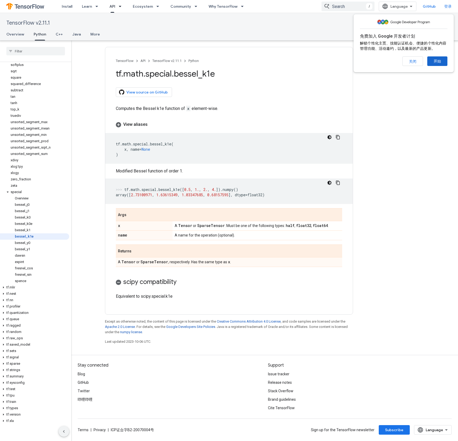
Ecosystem (143, 6)
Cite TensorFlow (281, 408)
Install (67, 6)
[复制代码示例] (338, 137)
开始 (437, 61)
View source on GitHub (147, 92)
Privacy (100, 430)
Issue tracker (278, 374)
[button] (34, 192)
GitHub (429, 6)
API (112, 6)
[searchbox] (35, 51)
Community (180, 6)
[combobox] (348, 6)
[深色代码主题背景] (329, 137)
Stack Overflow (280, 391)
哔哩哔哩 (85, 399)
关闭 (412, 61)
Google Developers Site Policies (190, 327)
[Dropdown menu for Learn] (98, 6)
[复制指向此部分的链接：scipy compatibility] (182, 282)
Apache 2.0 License (120, 327)
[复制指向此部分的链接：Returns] (136, 251)
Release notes (280, 382)
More (95, 34)
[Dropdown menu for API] (121, 6)
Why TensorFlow (223, 6)
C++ (59, 34)
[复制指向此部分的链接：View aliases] (153, 124)
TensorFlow (125, 61)
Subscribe (394, 429)
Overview (15, 34)
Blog (81, 374)
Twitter (84, 391)
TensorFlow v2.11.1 (28, 23)
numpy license (131, 332)
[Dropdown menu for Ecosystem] (159, 6)
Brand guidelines (282, 399)
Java (76, 34)
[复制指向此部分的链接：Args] (131, 215)
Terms (83, 430)
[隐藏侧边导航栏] (64, 431)
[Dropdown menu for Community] (197, 6)
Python (40, 34)
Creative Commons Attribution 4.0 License (249, 321)
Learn (87, 6)
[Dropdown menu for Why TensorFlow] (243, 6)
